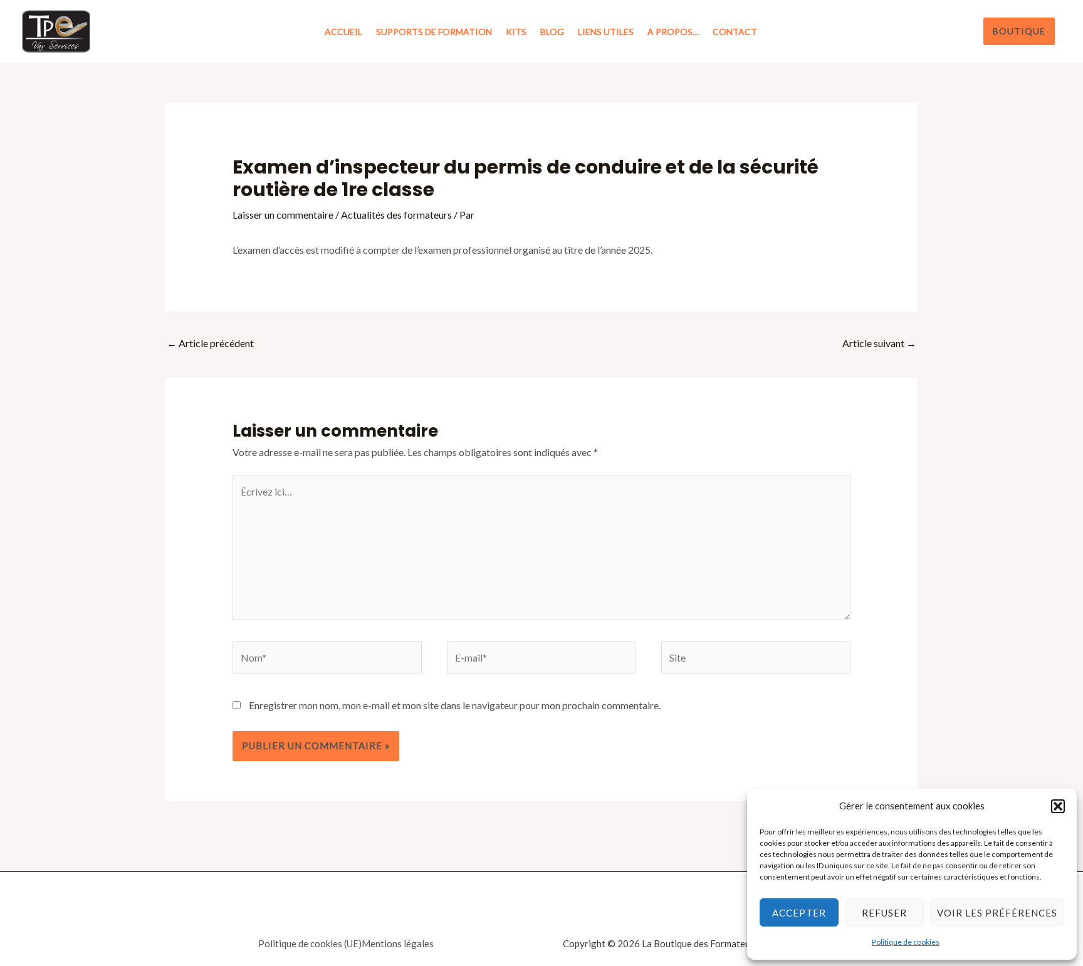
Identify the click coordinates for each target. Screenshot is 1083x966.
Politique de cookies (905, 942)
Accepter (799, 912)
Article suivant (879, 343)
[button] (1058, 806)
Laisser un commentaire (283, 215)
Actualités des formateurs (396, 215)
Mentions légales (398, 943)
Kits (516, 31)
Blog (552, 31)
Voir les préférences (997, 912)
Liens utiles (606, 31)
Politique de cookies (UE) (310, 943)
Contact (735, 31)
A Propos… (673, 31)
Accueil (343, 31)
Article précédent (210, 343)
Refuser (884, 912)
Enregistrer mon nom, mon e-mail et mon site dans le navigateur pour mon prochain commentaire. (455, 705)
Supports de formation (434, 31)
